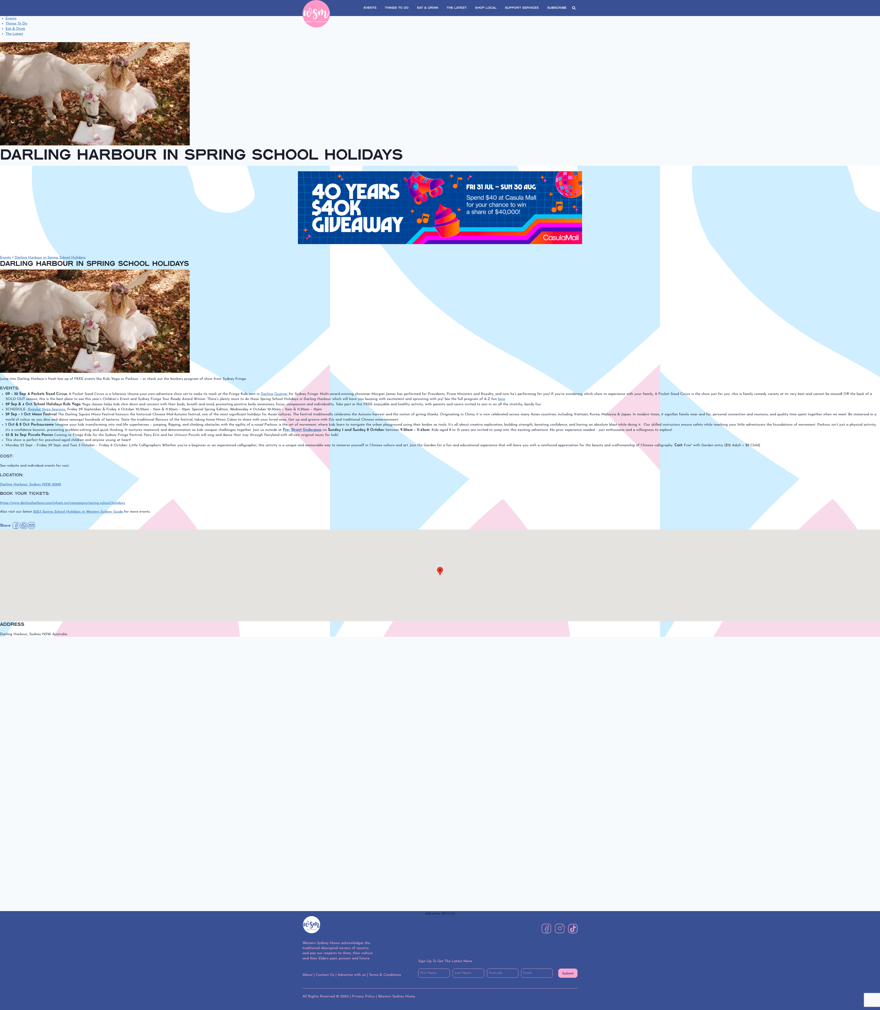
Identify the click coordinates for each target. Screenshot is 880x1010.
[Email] (31, 525)
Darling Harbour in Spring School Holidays (50, 257)
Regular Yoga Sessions (46, 409)
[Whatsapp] (23, 525)
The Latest (14, 34)
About (307, 975)
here (501, 399)
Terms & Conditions (385, 975)
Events (11, 18)
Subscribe (556, 7)
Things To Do (16, 23)
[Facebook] (16, 525)
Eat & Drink (15, 29)
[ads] (440, 207)
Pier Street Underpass (302, 430)
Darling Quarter (275, 394)
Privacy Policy (363, 996)
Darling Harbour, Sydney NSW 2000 (30, 484)
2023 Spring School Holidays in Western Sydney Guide (78, 512)
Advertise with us (352, 975)
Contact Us (325, 975)
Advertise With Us (440, 913)
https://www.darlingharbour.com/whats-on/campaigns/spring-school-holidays (62, 503)
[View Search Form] (574, 8)
